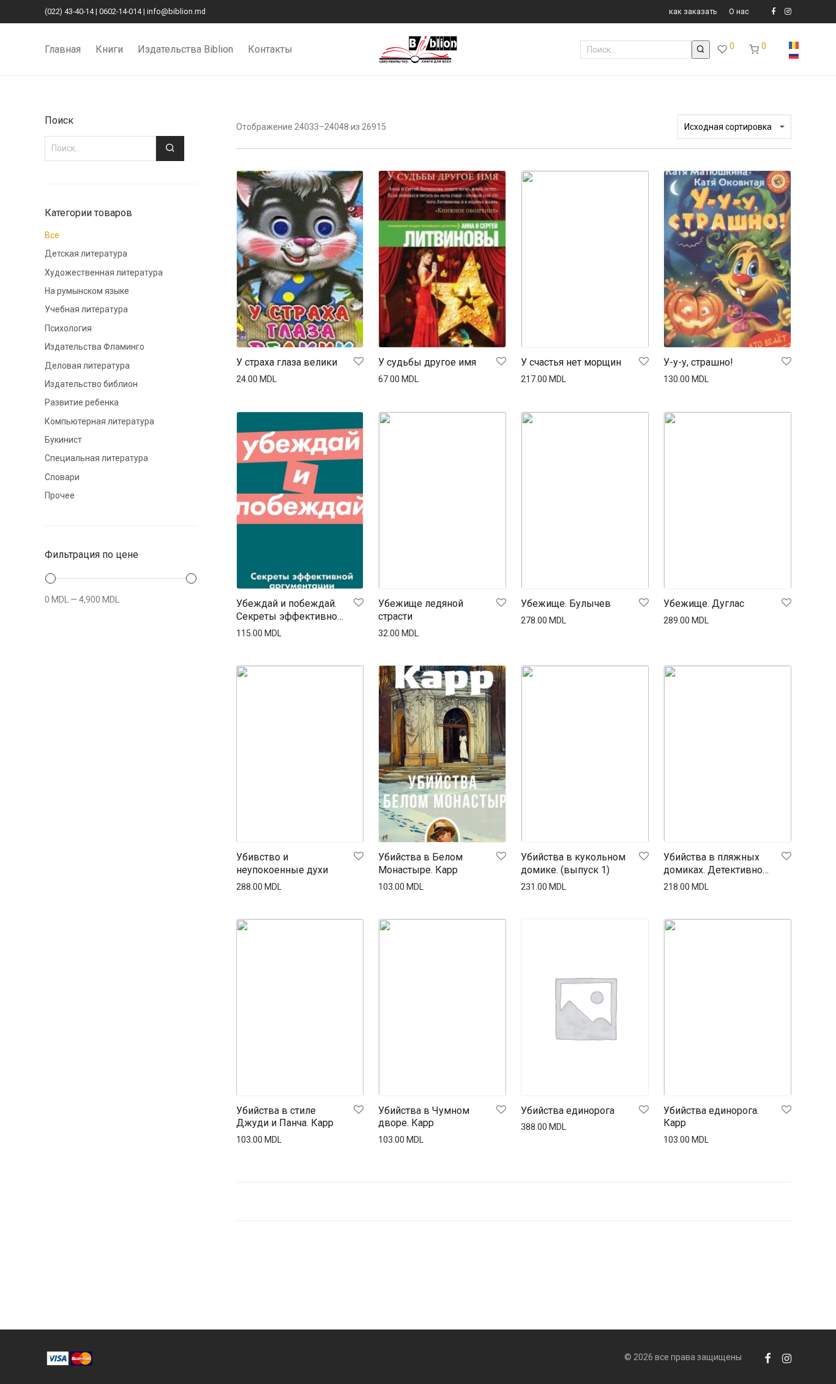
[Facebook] (773, 11)
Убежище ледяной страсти (420, 610)
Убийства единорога (567, 1110)
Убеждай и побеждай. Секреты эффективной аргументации (289, 610)
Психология (68, 328)
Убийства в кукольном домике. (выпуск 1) (573, 863)
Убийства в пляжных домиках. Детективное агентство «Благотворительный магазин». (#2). (715, 864)
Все (52, 235)
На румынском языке (87, 291)
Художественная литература (104, 272)
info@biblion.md (176, 11)
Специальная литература (96, 458)
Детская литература (86, 253)
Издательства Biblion (185, 49)
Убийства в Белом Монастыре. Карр (420, 863)
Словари (62, 477)
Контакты (270, 49)
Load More (514, 1201)
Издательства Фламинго (94, 347)
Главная (63, 49)
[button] (701, 49)
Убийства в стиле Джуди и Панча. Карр (285, 1117)
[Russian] (794, 54)
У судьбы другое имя (427, 362)
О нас (739, 12)
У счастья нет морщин (571, 362)
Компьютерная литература (99, 421)
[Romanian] (794, 45)
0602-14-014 (120, 11)
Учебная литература (86, 309)
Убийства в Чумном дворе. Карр (423, 1117)
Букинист (63, 440)
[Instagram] (788, 11)
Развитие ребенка (82, 402)
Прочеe (60, 495)
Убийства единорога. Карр (711, 1117)
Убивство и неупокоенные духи (282, 863)
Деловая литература (87, 365)
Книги (109, 49)
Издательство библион (91, 384)
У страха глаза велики (286, 362)
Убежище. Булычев (566, 603)
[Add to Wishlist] (358, 361)
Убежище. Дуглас (703, 603)
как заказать (693, 12)
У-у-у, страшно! (698, 362)
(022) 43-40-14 (69, 11)
